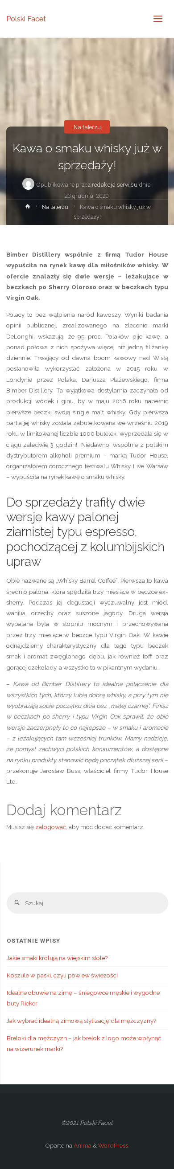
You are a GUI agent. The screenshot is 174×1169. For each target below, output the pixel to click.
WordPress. (113, 1145)
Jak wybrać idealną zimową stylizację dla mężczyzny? (81, 1020)
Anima (81, 1145)
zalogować (50, 826)
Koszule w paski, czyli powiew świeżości (62, 975)
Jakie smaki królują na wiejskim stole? (57, 957)
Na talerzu (87, 126)
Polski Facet (26, 18)
